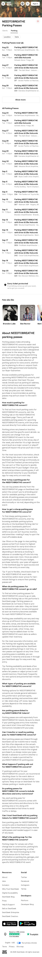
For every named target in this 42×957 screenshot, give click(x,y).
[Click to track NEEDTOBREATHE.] (38, 21)
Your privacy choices (29, 943)
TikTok (23, 889)
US (22, 43)
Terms (4, 947)
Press (4, 901)
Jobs (4, 881)
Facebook (25, 881)
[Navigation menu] (3, 4)
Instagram (25, 885)
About (4, 877)
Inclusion (5, 885)
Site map (20, 947)
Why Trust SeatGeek (10, 889)
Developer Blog (27, 904)
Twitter (24, 877)
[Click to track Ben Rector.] (32, 308)
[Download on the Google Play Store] (27, 923)
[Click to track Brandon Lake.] (15, 308)
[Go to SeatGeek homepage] (9, 3)
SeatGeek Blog (8, 897)
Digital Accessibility (10, 893)
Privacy (11, 947)
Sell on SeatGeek (9, 908)
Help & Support (8, 904)
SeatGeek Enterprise (10, 912)
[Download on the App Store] (9, 923)
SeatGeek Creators (10, 916)
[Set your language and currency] (22, 4)
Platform (24, 900)
